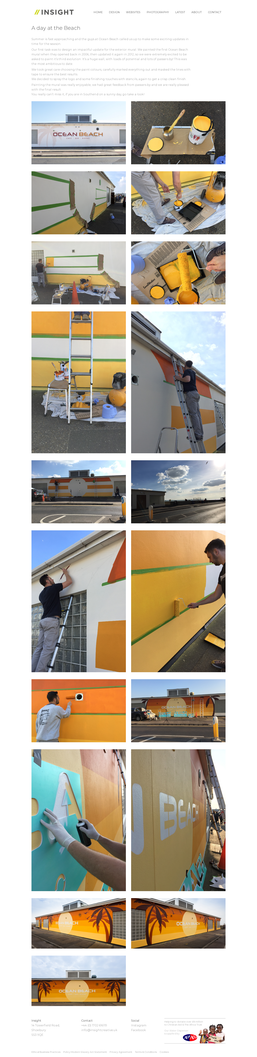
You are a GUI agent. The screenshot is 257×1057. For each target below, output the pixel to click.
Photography (158, 12)
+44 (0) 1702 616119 (94, 1025)
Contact (214, 12)
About (196, 12)
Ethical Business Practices (45, 1052)
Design (114, 12)
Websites (133, 12)
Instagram (139, 1025)
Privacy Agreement (121, 1052)
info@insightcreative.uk (99, 1030)
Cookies (164, 1052)
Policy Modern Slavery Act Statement (85, 1052)
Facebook (138, 1030)
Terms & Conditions (146, 1052)
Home (98, 12)
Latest (180, 12)
